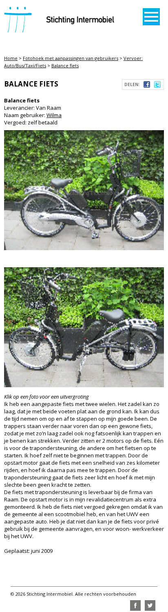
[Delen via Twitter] (157, 85)
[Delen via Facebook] (147, 85)
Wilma (54, 115)
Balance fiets (65, 65)
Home (11, 58)
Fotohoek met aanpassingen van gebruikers (70, 58)
